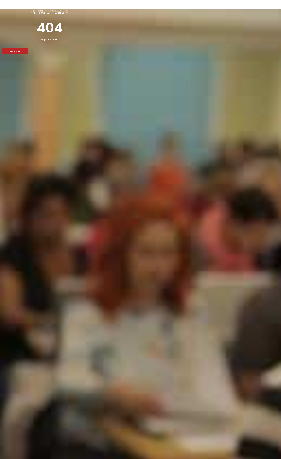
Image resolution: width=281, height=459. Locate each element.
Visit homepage (15, 51)
